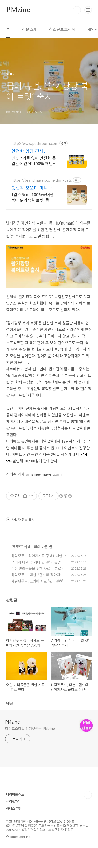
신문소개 (29, 29)
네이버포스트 (15, 794)
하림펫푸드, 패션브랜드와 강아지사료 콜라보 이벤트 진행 (39, 577)
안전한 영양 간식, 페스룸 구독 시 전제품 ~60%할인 (33, 151)
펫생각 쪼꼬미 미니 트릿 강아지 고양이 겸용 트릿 (32, 188)
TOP (88, 795)
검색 (77, 10)
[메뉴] (88, 10)
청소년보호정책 (62, 29)
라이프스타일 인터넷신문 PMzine (30, 728)
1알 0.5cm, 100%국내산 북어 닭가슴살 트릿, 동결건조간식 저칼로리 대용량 (33, 197)
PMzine (18, 10)
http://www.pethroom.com (34, 143)
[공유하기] (25, 496)
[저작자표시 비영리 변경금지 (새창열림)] (65, 496)
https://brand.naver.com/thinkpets (41, 180)
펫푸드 (17, 546)
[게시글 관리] (31, 496)
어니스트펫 (13, 808)
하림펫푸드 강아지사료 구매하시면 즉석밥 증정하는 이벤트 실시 (39, 558)
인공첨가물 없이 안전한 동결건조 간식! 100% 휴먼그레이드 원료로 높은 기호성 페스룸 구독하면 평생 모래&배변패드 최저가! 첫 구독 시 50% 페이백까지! (33, 160)
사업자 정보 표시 (23, 519)
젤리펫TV (12, 801)
